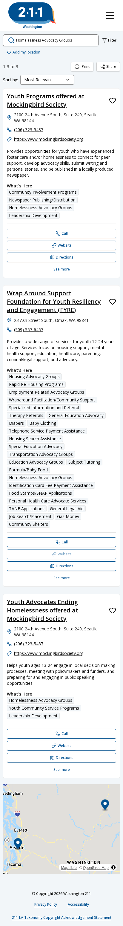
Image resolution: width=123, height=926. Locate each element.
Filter (112, 40)
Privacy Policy (45, 904)
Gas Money (68, 516)
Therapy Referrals (26, 415)
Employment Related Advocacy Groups (46, 392)
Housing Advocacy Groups (34, 376)
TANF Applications (26, 508)
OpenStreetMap (96, 867)
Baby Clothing (42, 423)
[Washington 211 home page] (32, 15)
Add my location (26, 52)
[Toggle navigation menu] (110, 15)
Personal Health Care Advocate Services (47, 501)
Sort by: (10, 79)
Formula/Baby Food (28, 470)
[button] (105, 805)
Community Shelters (28, 524)
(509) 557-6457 (28, 329)
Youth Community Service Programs (44, 708)
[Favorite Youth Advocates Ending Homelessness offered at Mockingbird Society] (112, 610)
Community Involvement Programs (43, 192)
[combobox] (47, 80)
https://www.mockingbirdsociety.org (48, 139)
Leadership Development (33, 215)
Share (111, 66)
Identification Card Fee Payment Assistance (51, 485)
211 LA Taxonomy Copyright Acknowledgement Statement (61, 917)
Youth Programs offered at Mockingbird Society (45, 100)
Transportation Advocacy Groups (41, 454)
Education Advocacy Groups (36, 462)
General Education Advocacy (76, 415)
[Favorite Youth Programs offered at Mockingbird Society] (112, 100)
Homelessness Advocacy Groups (40, 207)
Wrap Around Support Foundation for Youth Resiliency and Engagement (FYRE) (54, 301)
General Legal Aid (67, 508)
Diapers (16, 423)
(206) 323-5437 (28, 129)
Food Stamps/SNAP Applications (40, 493)
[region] (61, 829)
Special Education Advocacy (35, 446)
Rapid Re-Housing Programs (36, 384)
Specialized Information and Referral (44, 407)
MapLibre (69, 867)
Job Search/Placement (30, 516)
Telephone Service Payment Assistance (47, 431)
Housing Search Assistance (35, 438)
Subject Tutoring (84, 462)
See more (61, 269)
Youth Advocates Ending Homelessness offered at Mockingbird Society (42, 610)
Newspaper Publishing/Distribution (42, 200)
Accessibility (78, 904)
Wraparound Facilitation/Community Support (52, 400)
